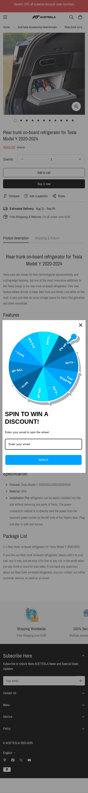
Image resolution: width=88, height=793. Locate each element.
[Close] (81, 325)
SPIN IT (43, 460)
